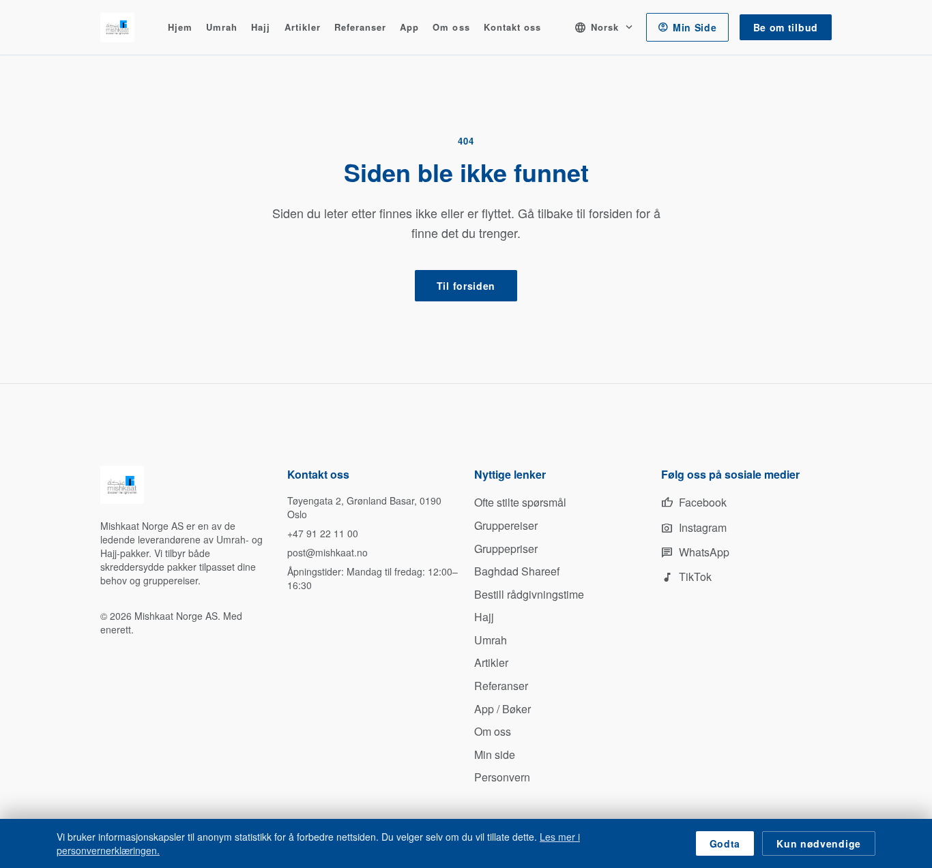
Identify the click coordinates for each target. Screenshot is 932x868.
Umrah (221, 28)
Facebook (694, 502)
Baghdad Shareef (516, 571)
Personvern (502, 777)
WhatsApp (695, 552)
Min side (494, 754)
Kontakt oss (512, 28)
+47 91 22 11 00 (322, 533)
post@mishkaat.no (327, 552)
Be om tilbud (785, 27)
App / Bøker (502, 709)
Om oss (451, 28)
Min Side (687, 27)
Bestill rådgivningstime (529, 594)
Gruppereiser (506, 525)
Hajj (260, 28)
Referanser (360, 28)
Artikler (303, 28)
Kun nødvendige (818, 843)
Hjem (180, 28)
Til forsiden (466, 286)
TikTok (686, 576)
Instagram (694, 527)
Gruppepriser (506, 548)
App (409, 28)
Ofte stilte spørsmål (520, 502)
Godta (725, 843)
